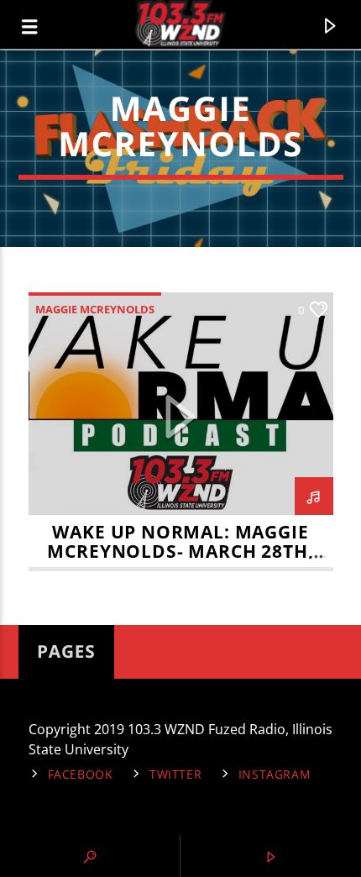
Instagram (274, 774)
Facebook (80, 774)
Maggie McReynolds (94, 309)
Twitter (175, 774)
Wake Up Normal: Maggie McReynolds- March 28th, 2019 (180, 551)
